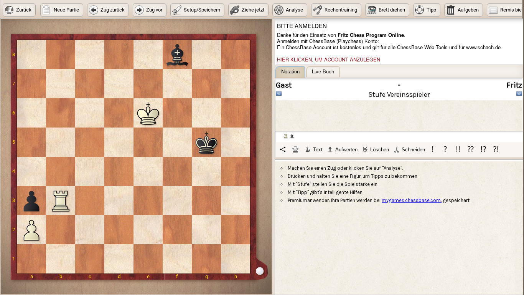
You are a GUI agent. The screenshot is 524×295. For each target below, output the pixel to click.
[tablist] (399, 111)
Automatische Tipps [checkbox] (306, 220)
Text (318, 149)
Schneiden (413, 149)
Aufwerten (346, 149)
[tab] (290, 72)
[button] (19, 10)
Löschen (379, 149)
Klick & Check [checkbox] (358, 220)
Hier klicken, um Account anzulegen (328, 59)
